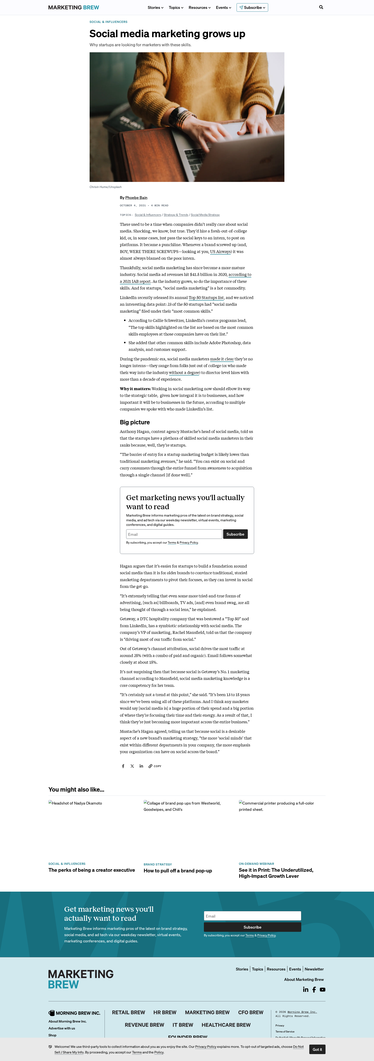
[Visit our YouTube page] (323, 990)
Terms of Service (285, 1031)
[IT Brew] (183, 1025)
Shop (52, 1035)
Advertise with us (61, 1028)
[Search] (321, 7)
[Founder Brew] (187, 1037)
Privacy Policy (205, 1046)
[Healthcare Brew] (226, 1025)
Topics (174, 7)
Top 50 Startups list (206, 297)
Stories (154, 7)
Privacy (280, 1025)
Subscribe (235, 533)
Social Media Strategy (205, 214)
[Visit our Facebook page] (314, 990)
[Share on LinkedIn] (141, 766)
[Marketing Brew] (207, 1012)
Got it (317, 1049)
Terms (137, 1052)
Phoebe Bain (136, 197)
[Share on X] (132, 766)
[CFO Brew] (251, 1012)
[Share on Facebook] (123, 766)
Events (222, 7)
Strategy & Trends (176, 214)
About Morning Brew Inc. (67, 1021)
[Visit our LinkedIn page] (306, 990)
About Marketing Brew (304, 979)
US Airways (220, 251)
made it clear (222, 358)
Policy (158, 1052)
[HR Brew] (165, 1012)
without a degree (184, 372)
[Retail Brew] (128, 1012)
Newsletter (314, 968)
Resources (198, 7)
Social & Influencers (148, 214)
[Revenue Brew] (144, 1025)
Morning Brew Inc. (302, 1011)
